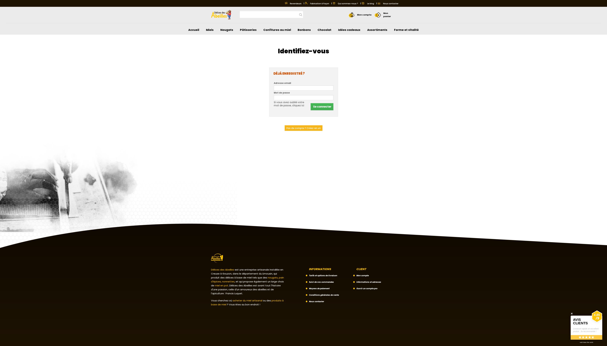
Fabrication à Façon (319, 3)
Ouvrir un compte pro (366, 288)
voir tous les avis (586, 342)
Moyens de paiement (319, 288)
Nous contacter (390, 3)
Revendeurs (295, 3)
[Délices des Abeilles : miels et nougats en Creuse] (222, 13)
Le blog (370, 3)
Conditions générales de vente (324, 295)
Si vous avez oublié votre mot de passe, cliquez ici (289, 104)
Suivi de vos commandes (321, 282)
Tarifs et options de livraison (323, 275)
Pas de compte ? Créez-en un (303, 128)
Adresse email (282, 83)
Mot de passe (282, 92)
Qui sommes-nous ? (348, 3)
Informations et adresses (368, 282)
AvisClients (580, 321)
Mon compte (362, 275)
